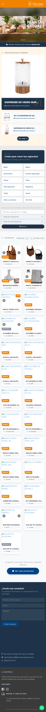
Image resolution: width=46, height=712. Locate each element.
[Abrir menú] (3, 4)
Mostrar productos (30, 238)
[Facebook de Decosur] (3, 689)
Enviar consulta (10, 624)
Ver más (22, 138)
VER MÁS (23, 34)
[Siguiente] (19, 252)
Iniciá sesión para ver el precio (18, 106)
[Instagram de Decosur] (7, 689)
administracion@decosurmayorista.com (19, 657)
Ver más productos (24, 571)
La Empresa (7, 672)
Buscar (24, 226)
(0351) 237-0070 (10, 661)
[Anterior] (3, 252)
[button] (1, 25)
